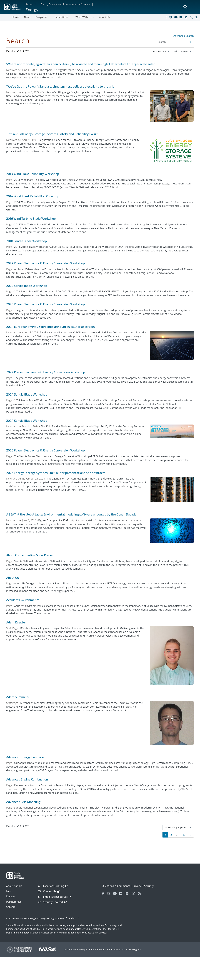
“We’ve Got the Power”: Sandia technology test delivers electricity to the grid (60, 86)
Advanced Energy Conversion (26, 757)
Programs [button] (41, 17)
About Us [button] (104, 17)
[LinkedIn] (186, 17)
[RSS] (197, 17)
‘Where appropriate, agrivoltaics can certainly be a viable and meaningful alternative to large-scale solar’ (80, 64)
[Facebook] (166, 17)
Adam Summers (17, 697)
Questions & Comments (116, 886)
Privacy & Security (143, 886)
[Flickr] (181, 17)
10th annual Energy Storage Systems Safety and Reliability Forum (52, 134)
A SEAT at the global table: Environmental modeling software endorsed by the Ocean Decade (71, 514)
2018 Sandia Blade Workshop (26, 241)
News (27, 17)
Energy (31, 9)
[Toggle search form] (185, 6)
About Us (12, 577)
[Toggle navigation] (5, 17)
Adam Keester (16, 622)
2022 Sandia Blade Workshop (26, 285)
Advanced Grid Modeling (23, 802)
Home (15, 17)
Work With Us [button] (83, 17)
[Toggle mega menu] (194, 6)
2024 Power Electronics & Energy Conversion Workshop (45, 372)
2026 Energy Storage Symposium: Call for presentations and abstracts (55, 473)
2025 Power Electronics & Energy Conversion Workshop (45, 450)
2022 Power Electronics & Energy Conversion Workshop (45, 263)
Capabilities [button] (61, 17)
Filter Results (184, 51)
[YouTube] (176, 17)
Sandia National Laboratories (21, 925)
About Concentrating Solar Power (29, 555)
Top (190, 953)
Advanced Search (183, 36)
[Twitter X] (192, 17)
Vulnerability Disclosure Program (124, 949)
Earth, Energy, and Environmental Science (65, 4)
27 (185, 834)
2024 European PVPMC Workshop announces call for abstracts (50, 326)
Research (30, 4)
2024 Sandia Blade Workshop (26, 394)
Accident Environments (22, 600)
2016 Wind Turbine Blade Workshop (31, 218)
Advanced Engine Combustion (27, 779)
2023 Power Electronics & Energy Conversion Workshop (45, 304)
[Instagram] (171, 17)
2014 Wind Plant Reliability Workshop (32, 196)
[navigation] (161, 51)
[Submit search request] (190, 42)
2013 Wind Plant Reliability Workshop (32, 174)
